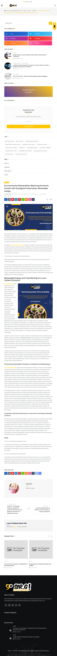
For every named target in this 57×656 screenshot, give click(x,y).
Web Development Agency (42, 650)
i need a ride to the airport (11, 147)
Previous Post (12, 504)
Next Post (45, 506)
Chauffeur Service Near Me (32, 141)
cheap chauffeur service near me (12, 144)
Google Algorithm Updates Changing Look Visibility (26, 637)
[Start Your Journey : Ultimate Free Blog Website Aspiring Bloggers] (7, 76)
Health (14, 52)
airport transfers (20, 141)
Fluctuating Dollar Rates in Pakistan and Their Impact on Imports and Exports (42, 509)
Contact (6, 174)
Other (5, 561)
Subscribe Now (28, 126)
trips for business (9, 154)
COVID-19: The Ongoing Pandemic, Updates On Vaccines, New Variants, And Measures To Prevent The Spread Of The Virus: (14, 510)
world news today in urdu (21, 154)
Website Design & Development (20, 63)
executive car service (42, 144)
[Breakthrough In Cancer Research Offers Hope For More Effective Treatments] (7, 55)
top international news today (40, 150)
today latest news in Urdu (11, 150)
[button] (49, 536)
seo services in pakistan (44, 147)
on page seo (22, 147)
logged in (15, 526)
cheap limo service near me (28, 144)
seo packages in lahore (32, 147)
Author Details (7, 171)
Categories (7, 167)
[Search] (55, 5)
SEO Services (16, 74)
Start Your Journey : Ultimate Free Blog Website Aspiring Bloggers (30, 76)
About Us (6, 163)
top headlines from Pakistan (25, 150)
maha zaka (8, 194)
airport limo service (9, 141)
